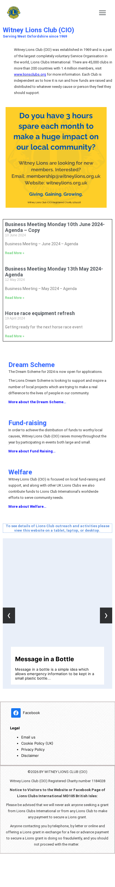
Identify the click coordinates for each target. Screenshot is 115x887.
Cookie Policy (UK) (37, 743)
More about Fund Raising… (32, 451)
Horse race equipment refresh (40, 313)
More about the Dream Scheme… (37, 402)
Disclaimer (30, 755)
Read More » (14, 253)
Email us (28, 737)
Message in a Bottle (44, 659)
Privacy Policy (33, 749)
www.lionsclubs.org (30, 74)
